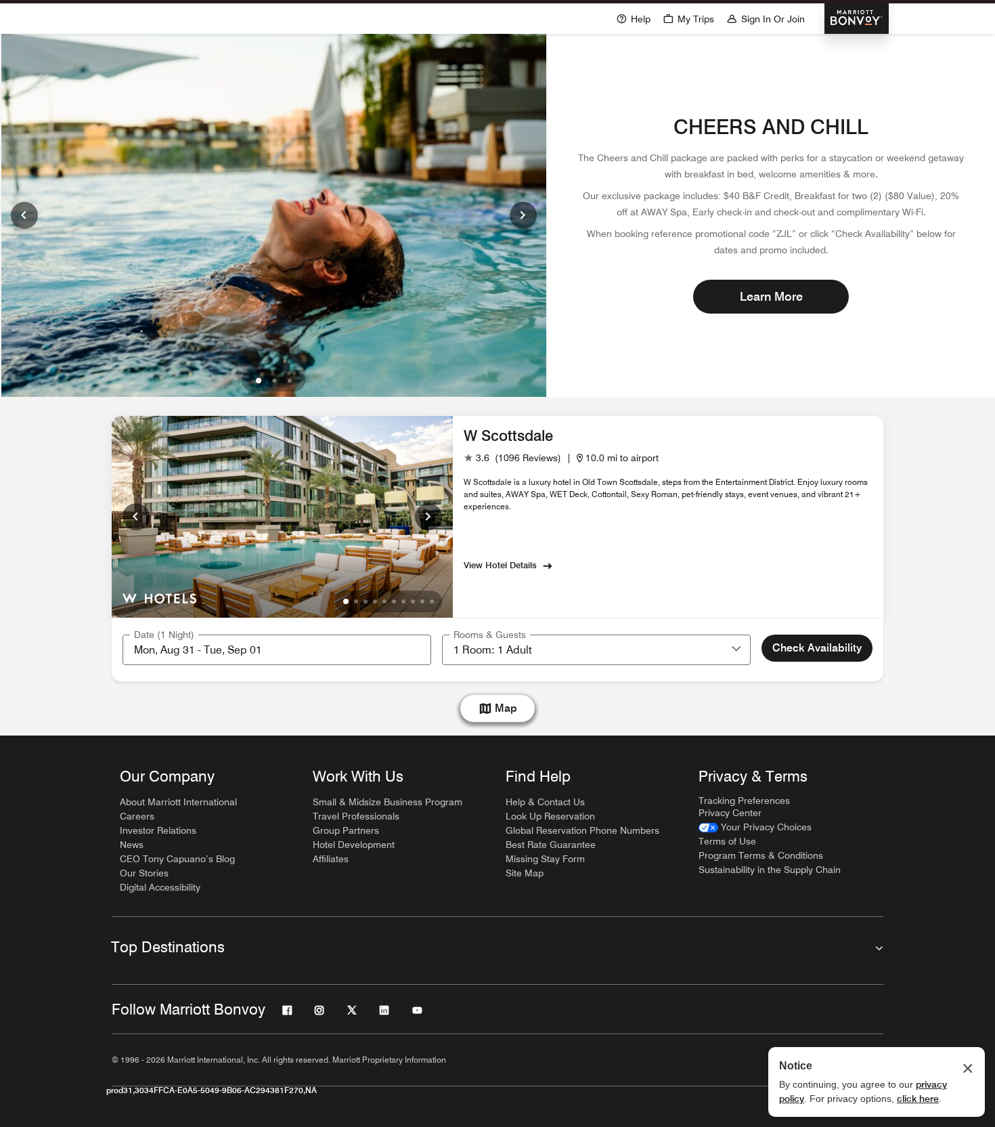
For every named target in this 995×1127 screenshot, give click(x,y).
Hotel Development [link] (354, 844)
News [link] (131, 844)
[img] (159, 597)
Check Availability (817, 647)
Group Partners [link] (346, 830)
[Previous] (24, 215)
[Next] (523, 215)
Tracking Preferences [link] (744, 800)
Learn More (771, 296)
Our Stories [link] (144, 873)
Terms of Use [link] (727, 841)
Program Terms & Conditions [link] (761, 855)
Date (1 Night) (164, 634)
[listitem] (274, 215)
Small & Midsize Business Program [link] (387, 801)
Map (506, 708)
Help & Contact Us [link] (545, 801)
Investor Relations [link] (158, 830)
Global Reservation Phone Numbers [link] (582, 830)
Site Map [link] (525, 873)
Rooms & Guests (490, 634)
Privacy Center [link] (730, 812)
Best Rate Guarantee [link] (551, 844)
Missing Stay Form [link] (545, 858)
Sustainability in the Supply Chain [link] (770, 869)
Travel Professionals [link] (356, 816)
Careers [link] (137, 816)
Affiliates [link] (331, 858)
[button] (736, 649)
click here (918, 1098)
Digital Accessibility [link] (160, 887)
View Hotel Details (500, 564)
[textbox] (277, 650)
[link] (512, 458)
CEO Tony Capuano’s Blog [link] (177, 858)
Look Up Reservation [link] (550, 816)
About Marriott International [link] (178, 801)
